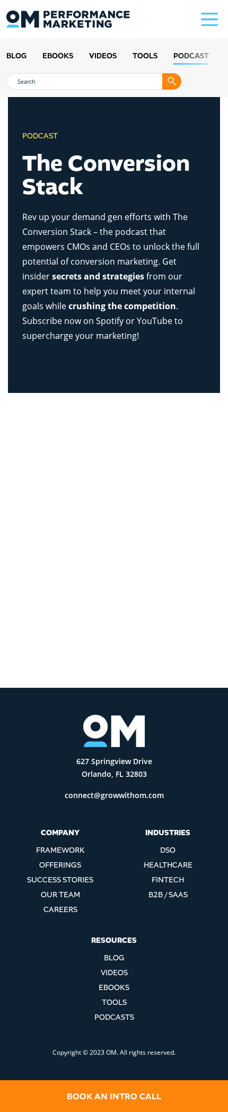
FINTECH (168, 880)
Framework (60, 850)
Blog (16, 56)
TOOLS (114, 1002)
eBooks (57, 56)
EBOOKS (114, 988)
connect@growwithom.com (114, 795)
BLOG (114, 958)
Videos (103, 56)
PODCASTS (114, 1017)
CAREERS (60, 910)
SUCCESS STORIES (60, 880)
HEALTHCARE (168, 865)
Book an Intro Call (114, 1096)
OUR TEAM (60, 895)
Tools (145, 56)
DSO (168, 850)
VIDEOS (114, 973)
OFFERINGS (60, 865)
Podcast (191, 56)
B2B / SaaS (168, 895)
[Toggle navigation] (211, 19)
